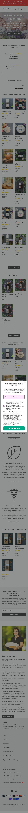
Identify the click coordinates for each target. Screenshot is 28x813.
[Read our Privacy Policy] (24, 412)
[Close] (25, 382)
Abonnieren (14, 428)
